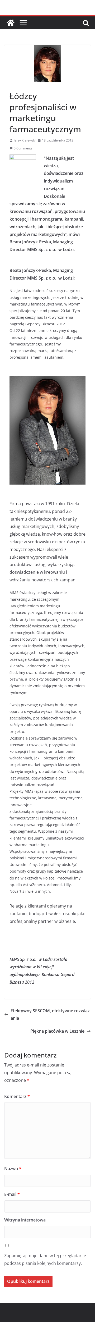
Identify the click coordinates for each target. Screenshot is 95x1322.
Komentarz (17, 1096)
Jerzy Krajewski (25, 140)
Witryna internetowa (25, 1220)
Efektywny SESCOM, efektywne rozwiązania (50, 1014)
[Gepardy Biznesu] (10, 22)
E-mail (12, 1194)
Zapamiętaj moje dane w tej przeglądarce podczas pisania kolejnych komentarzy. (45, 1259)
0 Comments (23, 148)
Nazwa (12, 1168)
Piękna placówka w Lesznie (57, 1031)
